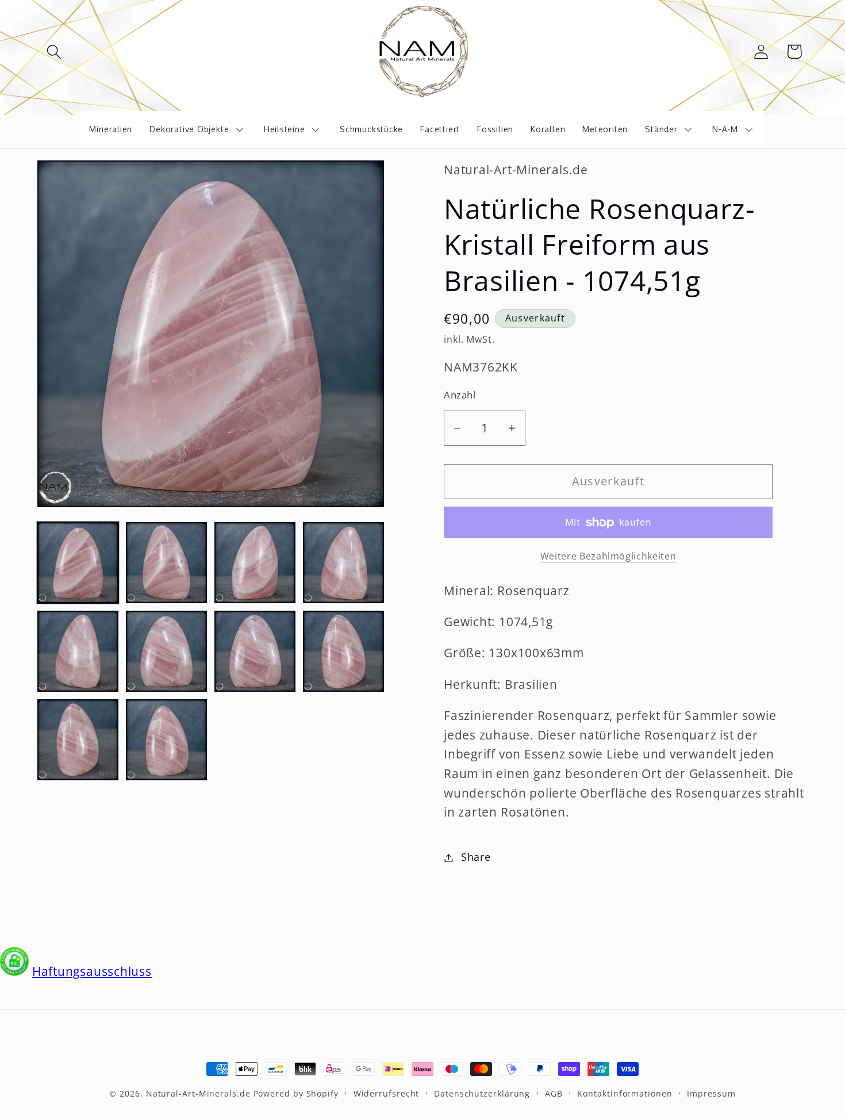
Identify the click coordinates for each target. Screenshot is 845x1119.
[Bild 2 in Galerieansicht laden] (166, 562)
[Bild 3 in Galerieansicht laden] (254, 562)
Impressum (711, 1093)
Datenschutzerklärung (482, 1093)
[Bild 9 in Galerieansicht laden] (77, 739)
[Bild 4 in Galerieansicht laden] (343, 562)
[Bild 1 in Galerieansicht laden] (77, 562)
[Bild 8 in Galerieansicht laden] (343, 651)
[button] (53, 51)
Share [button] (476, 857)
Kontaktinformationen (624, 1093)
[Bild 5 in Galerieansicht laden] (77, 651)
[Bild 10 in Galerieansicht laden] (166, 739)
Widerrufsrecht (387, 1093)
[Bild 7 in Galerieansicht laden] (254, 651)
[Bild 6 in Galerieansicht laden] (166, 651)
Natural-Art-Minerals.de (198, 1093)
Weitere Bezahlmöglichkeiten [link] (608, 556)
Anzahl (459, 395)
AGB (554, 1093)
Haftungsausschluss (92, 971)
